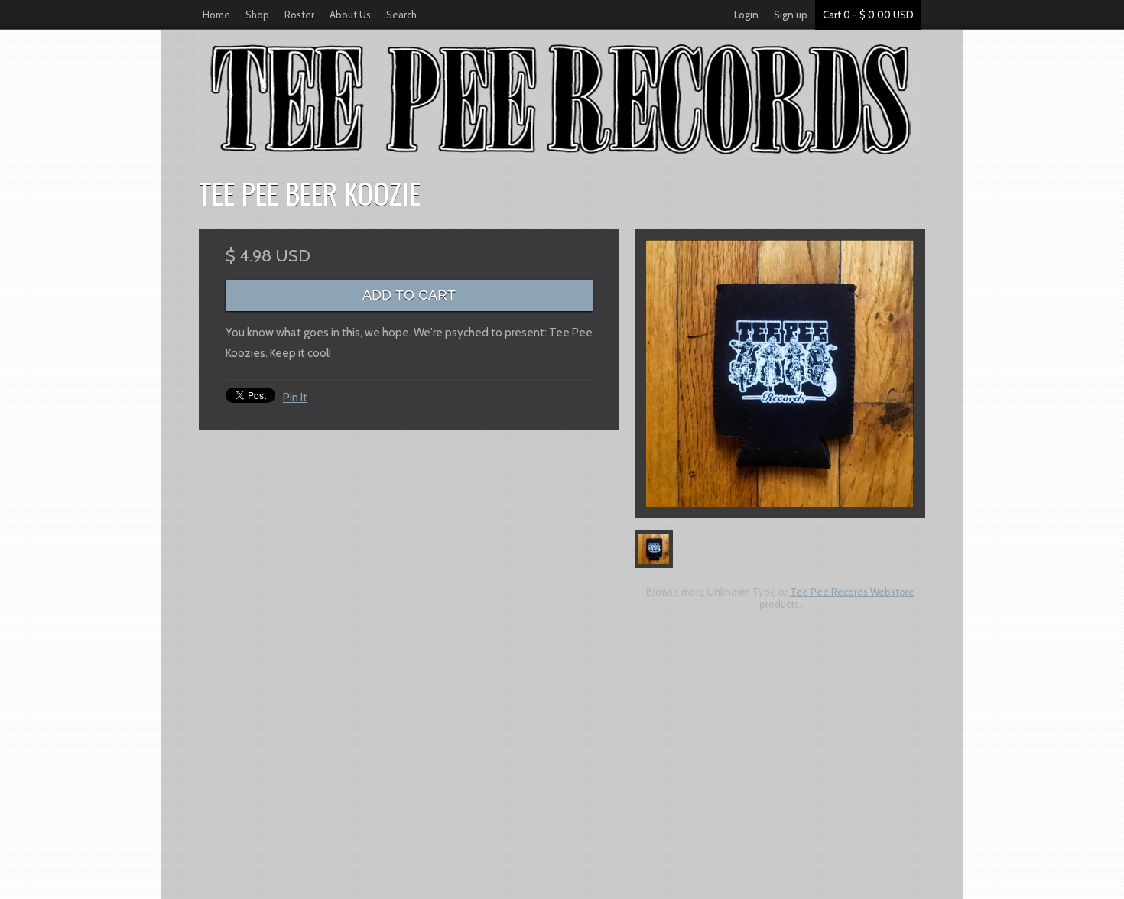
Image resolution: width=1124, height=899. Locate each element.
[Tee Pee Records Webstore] (562, 94)
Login (746, 14)
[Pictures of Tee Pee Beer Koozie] (780, 373)
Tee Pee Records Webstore (852, 592)
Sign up (790, 14)
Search (401, 14)
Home (216, 14)
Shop (257, 14)
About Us (350, 14)
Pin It (295, 397)
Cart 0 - (868, 14)
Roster (299, 14)
